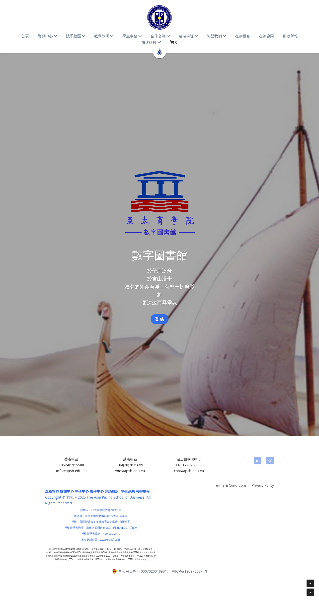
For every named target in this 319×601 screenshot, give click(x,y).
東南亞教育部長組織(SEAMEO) (67, 552)
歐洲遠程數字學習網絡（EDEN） (120, 559)
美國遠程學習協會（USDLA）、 (92, 559)
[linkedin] (257, 460)
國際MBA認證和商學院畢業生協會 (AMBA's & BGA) (87, 556)
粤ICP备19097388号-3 (189, 571)
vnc (118, 471)
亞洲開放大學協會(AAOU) (125, 549)
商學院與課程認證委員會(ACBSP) (123, 552)
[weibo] (270, 460)
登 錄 (159, 319)
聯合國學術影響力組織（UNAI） (75, 549)
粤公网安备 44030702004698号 (143, 572)
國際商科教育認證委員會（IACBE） (128, 556)
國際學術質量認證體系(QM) (94, 552)
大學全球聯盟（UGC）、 (103, 549)
